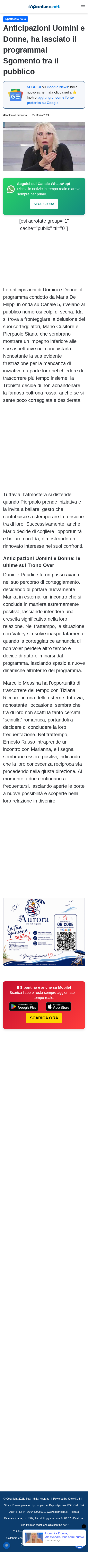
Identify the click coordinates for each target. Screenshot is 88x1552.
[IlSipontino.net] (44, 6)
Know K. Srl (75, 1498)
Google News (57, 87)
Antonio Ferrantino (16, 115)
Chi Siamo (19, 1531)
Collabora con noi (16, 1538)
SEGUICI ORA (44, 204)
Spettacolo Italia (15, 18)
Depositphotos (58, 1505)
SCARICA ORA (44, 1018)
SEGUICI (34, 87)
